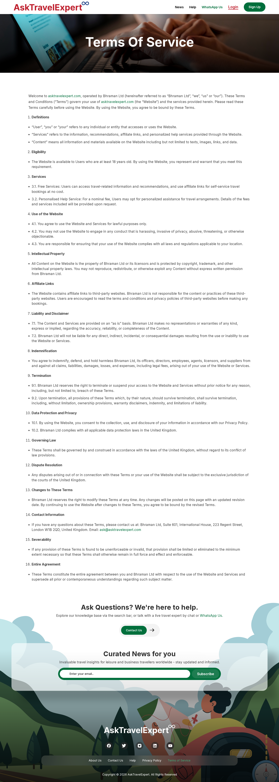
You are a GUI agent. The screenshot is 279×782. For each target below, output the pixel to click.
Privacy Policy (151, 760)
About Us (95, 760)
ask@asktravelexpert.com (120, 530)
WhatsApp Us (212, 7)
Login (233, 7)
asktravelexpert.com (64, 96)
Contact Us (115, 760)
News (179, 7)
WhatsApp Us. (211, 616)
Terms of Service (179, 760)
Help (192, 7)
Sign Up (255, 7)
